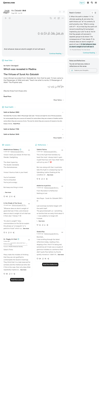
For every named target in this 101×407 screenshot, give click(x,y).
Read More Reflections (50, 264)
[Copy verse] (50, 18)
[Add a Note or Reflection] (58, 18)
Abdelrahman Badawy (11, 149)
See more (8, 192)
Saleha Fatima (42, 149)
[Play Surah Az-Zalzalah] (5, 18)
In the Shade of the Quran (13, 203)
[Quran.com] (9, 3)
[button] (61, 33)
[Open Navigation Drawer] (96, 3)
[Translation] (95, 12)
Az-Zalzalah (16, 10)
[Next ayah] (63, 11)
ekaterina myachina (44, 185)
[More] (62, 18)
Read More (7, 96)
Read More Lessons (17, 280)
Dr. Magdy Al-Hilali (10, 239)
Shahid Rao (41, 232)
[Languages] (88, 3)
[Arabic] (92, 12)
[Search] (92, 3)
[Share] (54, 18)
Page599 (14, 13)
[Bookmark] (9, 18)
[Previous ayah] (60, 11)
